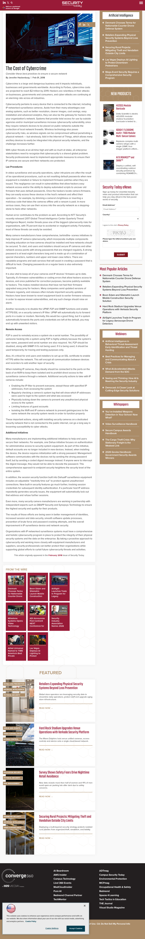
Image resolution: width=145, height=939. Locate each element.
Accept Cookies (75, 928)
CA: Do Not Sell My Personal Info (113, 923)
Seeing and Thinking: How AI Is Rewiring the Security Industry (121, 380)
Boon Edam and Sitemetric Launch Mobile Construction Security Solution (37, 595)
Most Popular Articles (113, 269)
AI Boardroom (61, 870)
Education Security (13, 772)
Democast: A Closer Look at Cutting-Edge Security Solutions (122, 389)
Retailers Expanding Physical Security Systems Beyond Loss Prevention (61, 686)
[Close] (85, 906)
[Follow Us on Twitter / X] (8, 3)
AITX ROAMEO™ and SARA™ (125, 159)
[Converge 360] (17, 876)
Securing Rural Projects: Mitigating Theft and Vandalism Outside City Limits (65, 819)
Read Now (44, 708)
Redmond (104, 891)
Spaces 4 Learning (109, 895)
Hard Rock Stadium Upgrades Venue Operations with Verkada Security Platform (64, 730)
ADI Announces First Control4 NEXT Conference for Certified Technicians (37, 624)
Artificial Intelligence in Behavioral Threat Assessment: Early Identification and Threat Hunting (121, 346)
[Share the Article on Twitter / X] (88, 24)
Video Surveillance (12, 734)
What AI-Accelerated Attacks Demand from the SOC (120, 370)
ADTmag (104, 870)
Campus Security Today (112, 874)
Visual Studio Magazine (112, 907)
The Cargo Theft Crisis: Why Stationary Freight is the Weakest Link (120, 442)
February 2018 (55, 555)
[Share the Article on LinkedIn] (83, 24)
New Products (121, 94)
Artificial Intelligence (14, 689)
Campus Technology (64, 878)
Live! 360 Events (62, 882)
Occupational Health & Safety (115, 887)
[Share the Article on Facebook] (79, 24)
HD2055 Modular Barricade (123, 107)
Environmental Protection (113, 878)
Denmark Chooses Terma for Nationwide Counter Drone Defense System (16, 593)
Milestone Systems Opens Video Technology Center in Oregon (15, 624)
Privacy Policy (123, 225)
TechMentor (60, 899)
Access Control (11, 739)
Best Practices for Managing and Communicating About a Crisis (120, 359)
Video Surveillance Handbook (121, 424)
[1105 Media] (13, 886)
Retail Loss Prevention (14, 684)
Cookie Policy (30, 921)
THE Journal (105, 903)
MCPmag (104, 882)
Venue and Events (12, 728)
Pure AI (58, 891)
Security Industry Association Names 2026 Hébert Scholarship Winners (58, 626)
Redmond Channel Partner (68, 895)
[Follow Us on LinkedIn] (4, 3)
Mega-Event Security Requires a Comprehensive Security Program (122, 75)
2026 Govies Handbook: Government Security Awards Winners (121, 455)
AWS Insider (60, 874)
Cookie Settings (51, 928)
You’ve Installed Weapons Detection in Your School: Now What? (121, 414)
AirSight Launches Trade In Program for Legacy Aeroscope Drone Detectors (122, 320)
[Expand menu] (141, 3)
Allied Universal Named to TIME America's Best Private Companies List (15, 653)
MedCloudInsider (63, 887)
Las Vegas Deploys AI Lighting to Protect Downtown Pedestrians (35, 654)
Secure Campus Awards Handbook (118, 432)
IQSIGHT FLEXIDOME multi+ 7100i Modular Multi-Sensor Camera (126, 133)
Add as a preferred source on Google (13, 7)
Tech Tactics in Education (112, 899)
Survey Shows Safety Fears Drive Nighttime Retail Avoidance (64, 775)
